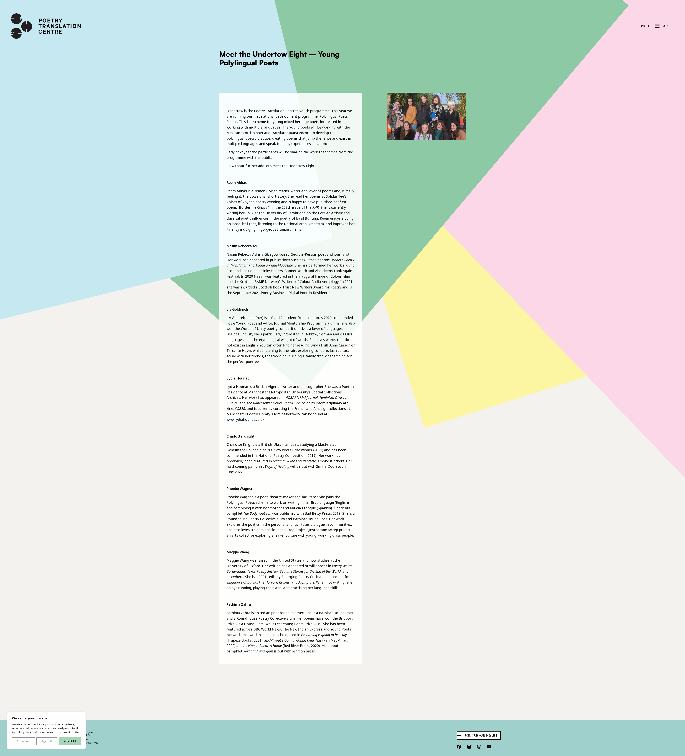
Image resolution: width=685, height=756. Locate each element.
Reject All (46, 741)
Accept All (70, 741)
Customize (23, 741)
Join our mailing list (481, 735)
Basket (643, 26)
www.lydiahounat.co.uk (246, 419)
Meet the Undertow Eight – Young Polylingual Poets (279, 58)
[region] (46, 730)
